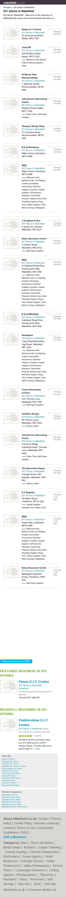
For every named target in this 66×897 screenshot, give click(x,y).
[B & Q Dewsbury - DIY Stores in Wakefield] (11, 157)
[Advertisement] (33, 623)
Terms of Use (26, 828)
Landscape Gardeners (31, 870)
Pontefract (24, 688)
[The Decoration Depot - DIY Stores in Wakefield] (11, 478)
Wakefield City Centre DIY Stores (14, 766)
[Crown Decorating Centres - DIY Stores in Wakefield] (11, 399)
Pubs (24, 879)
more (37, 748)
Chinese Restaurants (44, 852)
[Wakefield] (25, 4)
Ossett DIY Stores (9, 776)
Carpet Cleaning (50, 847)
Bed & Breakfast (42, 842)
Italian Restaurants (36, 865)
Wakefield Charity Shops (11, 797)
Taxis (37, 884)
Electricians (11, 856)
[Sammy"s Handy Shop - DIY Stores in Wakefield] (11, 136)
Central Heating (16, 852)
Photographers (26, 874)
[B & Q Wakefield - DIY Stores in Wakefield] (11, 324)
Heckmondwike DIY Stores (12, 768)
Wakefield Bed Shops (10, 795)
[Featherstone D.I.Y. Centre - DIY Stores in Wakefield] (8, 730)
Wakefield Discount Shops (11, 802)
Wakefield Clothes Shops (11, 800)
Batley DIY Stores (8, 759)
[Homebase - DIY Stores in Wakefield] (11, 345)
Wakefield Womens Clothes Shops (14, 807)
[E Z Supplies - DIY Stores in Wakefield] (11, 502)
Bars (24, 842)
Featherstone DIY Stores (11, 773)
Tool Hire (50, 884)
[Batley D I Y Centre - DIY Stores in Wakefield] (11, 39)
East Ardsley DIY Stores (11, 785)
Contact (43, 818)
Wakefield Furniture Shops (11, 804)
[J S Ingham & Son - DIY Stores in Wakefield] (11, 230)
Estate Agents (32, 856)
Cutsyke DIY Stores (9, 783)
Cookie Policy (23, 823)
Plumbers (10, 879)
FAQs (24, 832)
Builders (30, 847)
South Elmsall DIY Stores (11, 778)
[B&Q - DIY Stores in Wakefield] (11, 175)
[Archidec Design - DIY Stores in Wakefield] (11, 423)
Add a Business (14, 837)
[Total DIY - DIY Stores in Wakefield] (11, 57)
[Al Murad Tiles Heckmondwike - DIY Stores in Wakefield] (11, 84)
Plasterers (47, 874)
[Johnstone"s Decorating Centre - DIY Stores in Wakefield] (11, 108)
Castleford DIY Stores (10, 761)
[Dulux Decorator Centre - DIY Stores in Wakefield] (11, 248)
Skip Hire (24, 884)
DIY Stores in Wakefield (30, 685)
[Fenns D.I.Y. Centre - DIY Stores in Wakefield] (8, 692)
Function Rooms (32, 861)
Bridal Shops (12, 847)
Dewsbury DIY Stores (10, 771)
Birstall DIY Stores (8, 780)
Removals (37, 879)
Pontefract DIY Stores (10, 764)
